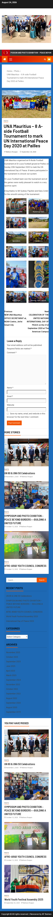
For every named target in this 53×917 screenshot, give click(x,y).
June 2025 (10, 666)
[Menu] (10, 59)
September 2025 (13, 661)
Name (10, 388)
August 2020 (11, 707)
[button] (10, 59)
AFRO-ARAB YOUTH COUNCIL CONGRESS (25, 565)
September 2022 (13, 693)
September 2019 (13, 712)
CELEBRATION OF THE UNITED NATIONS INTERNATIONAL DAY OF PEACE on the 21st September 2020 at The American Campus (38, 321)
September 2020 (13, 703)
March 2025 (11, 675)
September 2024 (13, 680)
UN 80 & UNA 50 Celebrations (19, 473)
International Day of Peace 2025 (20, 621)
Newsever (34, 914)
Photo (6, 121)
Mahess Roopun (12, 152)
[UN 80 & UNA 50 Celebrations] (26, 452)
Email (10, 396)
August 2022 (11, 698)
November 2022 (13, 684)
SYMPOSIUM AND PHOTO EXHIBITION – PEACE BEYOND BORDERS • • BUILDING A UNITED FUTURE (25, 519)
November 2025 (13, 652)
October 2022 (12, 689)
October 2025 (12, 657)
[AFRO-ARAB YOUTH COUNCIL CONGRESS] (26, 545)
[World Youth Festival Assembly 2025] (26, 879)
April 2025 (10, 671)
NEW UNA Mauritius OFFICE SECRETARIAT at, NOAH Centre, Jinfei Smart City (15, 318)
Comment (12, 352)
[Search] (44, 59)
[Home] (4, 59)
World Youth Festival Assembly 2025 (22, 616)
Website (10, 405)
